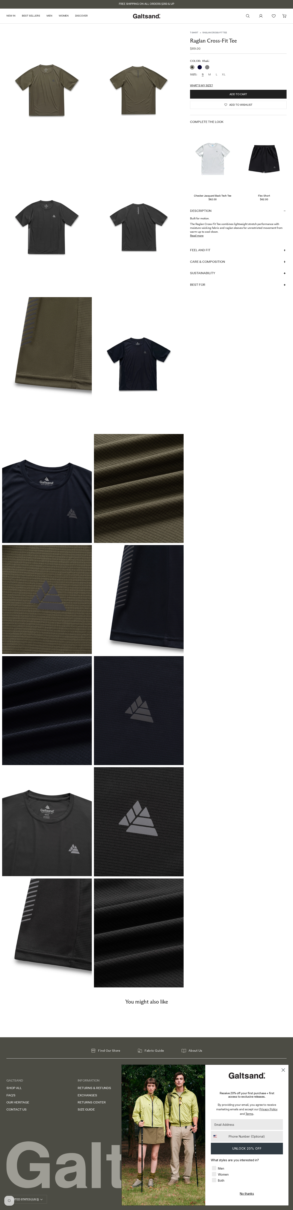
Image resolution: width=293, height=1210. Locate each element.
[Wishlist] (273, 16)
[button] (12, 16)
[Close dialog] (283, 1070)
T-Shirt (194, 32)
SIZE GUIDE (86, 1109)
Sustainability (202, 273)
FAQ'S (10, 1095)
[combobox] (219, 1136)
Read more (197, 235)
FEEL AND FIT (200, 250)
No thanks (247, 1193)
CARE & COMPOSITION (207, 261)
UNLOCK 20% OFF (247, 1148)
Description (200, 210)
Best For (197, 285)
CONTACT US (16, 1109)
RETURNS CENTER (92, 1102)
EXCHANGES (87, 1095)
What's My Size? (201, 85)
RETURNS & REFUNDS (94, 1088)
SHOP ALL (14, 1088)
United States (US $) (24, 1199)
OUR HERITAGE (17, 1102)
